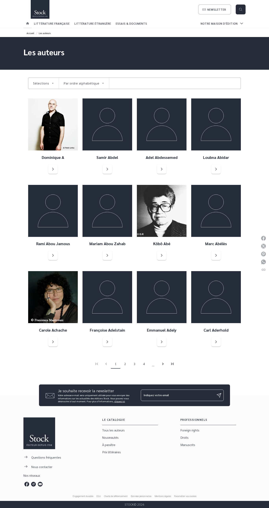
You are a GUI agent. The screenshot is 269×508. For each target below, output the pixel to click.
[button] (214, 9)
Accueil (30, 33)
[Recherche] (241, 9)
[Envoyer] (219, 395)
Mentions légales (163, 496)
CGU (98, 496)
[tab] (27, 23)
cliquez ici (119, 401)
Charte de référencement (116, 496)
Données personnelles (141, 496)
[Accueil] (40, 9)
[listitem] (26, 484)
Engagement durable (83, 496)
